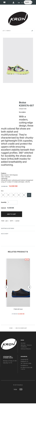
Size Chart (4, 233)
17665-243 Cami (18, 309)
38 (13, 195)
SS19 (11, 221)
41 (29, 195)
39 (18, 195)
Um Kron (23, 343)
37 (8, 195)
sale (6, 221)
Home (10, 328)
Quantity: (4, 202)
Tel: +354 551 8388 (26, 363)
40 (24, 195)
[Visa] (15, 389)
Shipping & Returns (7, 228)
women (17, 221)
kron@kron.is (24, 365)
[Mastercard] (21, 389)
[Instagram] (9, 344)
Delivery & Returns (26, 349)
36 (3, 195)
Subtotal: (3, 208)
